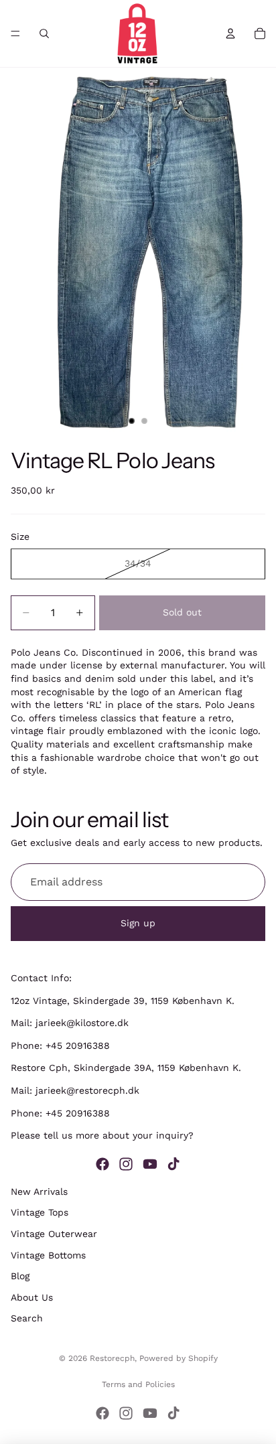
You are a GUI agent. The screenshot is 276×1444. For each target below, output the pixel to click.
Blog (20, 1276)
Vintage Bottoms (48, 1254)
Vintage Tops (39, 1212)
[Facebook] (102, 1163)
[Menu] (15, 33)
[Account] (230, 33)
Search (27, 1318)
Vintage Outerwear (54, 1233)
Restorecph (112, 1358)
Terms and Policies (138, 1384)
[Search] (44, 33)
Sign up (138, 923)
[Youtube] (150, 1163)
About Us (32, 1296)
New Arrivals (39, 1190)
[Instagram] (126, 1163)
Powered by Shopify (178, 1358)
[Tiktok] (173, 1163)
